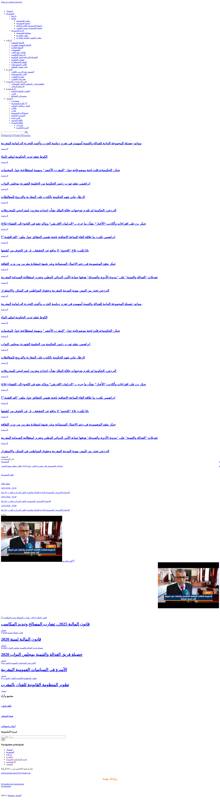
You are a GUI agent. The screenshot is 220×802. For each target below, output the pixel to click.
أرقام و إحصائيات (8, 726)
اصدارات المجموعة (10, 612)
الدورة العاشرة (22, 128)
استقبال (9, 750)
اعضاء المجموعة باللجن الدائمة (29, 26)
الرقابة (9, 754)
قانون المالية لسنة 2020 (21, 639)
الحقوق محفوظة (14, 795)
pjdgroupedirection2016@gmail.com (16, 773)
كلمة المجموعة (7, 475)
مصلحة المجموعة (23, 33)
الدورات (19, 125)
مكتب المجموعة (23, 21)
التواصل (9, 764)
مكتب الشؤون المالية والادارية (28, 38)
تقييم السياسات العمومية (16, 759)
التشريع (9, 757)
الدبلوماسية (11, 762)
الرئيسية (4, 149)
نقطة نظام (5, 484)
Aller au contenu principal (11, 2)
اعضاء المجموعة (23, 23)
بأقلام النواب (6, 706)
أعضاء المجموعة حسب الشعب (29, 28)
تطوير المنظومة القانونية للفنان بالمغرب (35, 684)
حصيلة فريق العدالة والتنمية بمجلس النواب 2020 (41, 654)
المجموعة (5, 462)
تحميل (3, 630)
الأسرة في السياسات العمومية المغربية (34, 669)
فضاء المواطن (7, 716)
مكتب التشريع (22, 35)
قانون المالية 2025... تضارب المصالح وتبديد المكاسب (45, 624)
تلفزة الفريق (67, 561)
